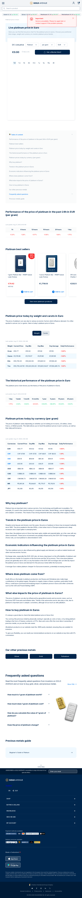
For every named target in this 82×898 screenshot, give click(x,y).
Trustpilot (9, 785)
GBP (9, 464)
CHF (9, 454)
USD (9, 459)
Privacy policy (38, 891)
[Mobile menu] (3, 3)
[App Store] (13, 858)
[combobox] (32, 45)
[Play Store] (13, 865)
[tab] (36, 333)
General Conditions (25, 891)
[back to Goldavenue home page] (38, 3)
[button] (14, 63)
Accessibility (58, 891)
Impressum (48, 891)
